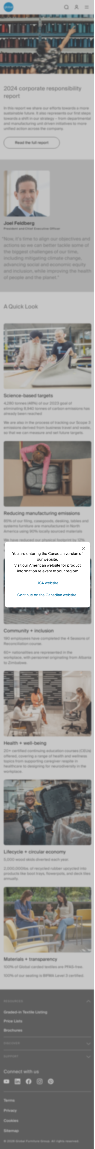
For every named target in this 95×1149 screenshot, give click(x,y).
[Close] (83, 548)
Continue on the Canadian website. (47, 595)
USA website (47, 583)
